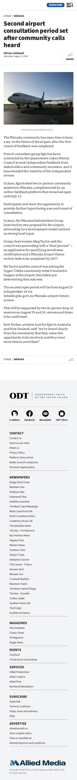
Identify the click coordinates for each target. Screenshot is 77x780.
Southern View (17, 550)
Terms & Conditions (19, 706)
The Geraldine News (20, 526)
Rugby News (16, 642)
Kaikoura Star (17, 492)
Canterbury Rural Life (21, 521)
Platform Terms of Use (21, 457)
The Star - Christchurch (22, 531)
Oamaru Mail (16, 569)
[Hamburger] (69, 5)
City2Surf (14, 655)
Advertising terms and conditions (27, 743)
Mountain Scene (18, 584)
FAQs (12, 716)
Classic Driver (16, 633)
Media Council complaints (23, 462)
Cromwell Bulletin (19, 579)
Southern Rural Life (19, 603)
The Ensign (15, 608)
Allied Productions (19, 672)
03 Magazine (16, 638)
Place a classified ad (20, 738)
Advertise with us (18, 728)
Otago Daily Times (19, 482)
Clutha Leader (17, 598)
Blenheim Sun (17, 487)
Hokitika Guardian (19, 502)
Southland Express (19, 613)
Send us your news (19, 443)
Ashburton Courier (19, 560)
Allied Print (15, 682)
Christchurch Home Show (23, 660)
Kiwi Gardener (17, 628)
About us (14, 448)
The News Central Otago (22, 589)
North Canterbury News (22, 516)
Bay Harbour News (19, 535)
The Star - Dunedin (19, 593)
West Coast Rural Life (20, 511)
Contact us (15, 438)
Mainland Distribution (21, 686)
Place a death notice (20, 733)
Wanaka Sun (16, 574)
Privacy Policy (17, 453)
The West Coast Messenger (23, 506)
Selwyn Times (16, 555)
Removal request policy (22, 467)
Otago (7, 16)
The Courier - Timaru (20, 564)
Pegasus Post (16, 540)
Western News (17, 545)
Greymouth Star (18, 497)
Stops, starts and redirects (23, 711)
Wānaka (19, 16)
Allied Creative (17, 677)
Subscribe (55, 5)
